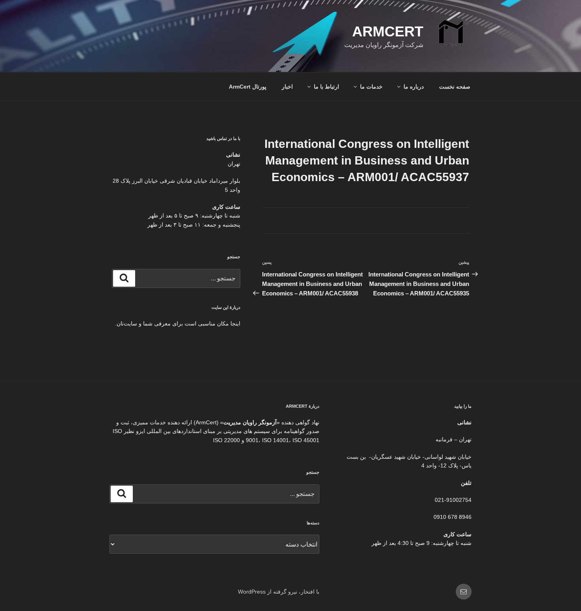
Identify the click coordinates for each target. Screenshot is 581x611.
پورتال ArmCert (247, 86)
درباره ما (414, 86)
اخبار (287, 86)
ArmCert (387, 31)
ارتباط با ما (326, 86)
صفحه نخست (454, 86)
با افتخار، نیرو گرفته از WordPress (278, 591)
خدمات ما (371, 86)
